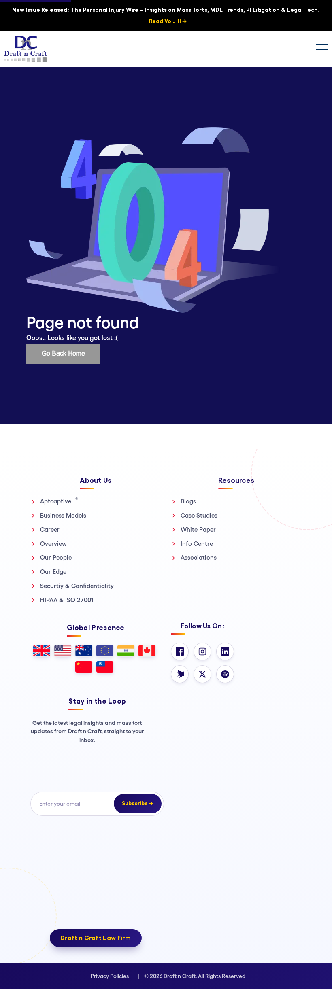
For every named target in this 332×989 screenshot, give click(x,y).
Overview (53, 544)
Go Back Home (63, 353)
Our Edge (53, 571)
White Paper (198, 529)
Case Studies (199, 515)
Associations (199, 557)
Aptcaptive (59, 501)
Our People (56, 557)
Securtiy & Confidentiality (77, 586)
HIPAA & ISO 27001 (67, 600)
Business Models (63, 515)
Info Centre (197, 544)
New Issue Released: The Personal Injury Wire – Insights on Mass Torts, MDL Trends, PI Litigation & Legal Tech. (166, 15)
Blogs (188, 501)
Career (50, 529)
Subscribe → (137, 803)
